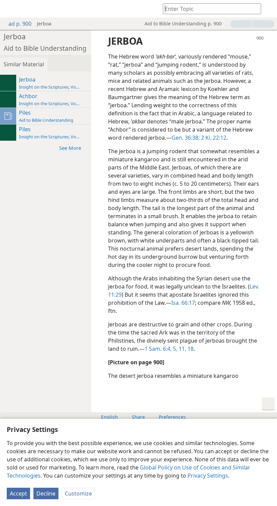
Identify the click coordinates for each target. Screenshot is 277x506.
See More (70, 147)
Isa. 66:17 (183, 302)
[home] (10, 8)
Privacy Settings (207, 475)
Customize (78, 493)
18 (190, 348)
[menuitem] (10, 8)
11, (181, 348)
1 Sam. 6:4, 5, (161, 348)
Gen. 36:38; (186, 137)
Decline (45, 493)
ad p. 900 (19, 23)
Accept (18, 493)
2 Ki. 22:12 (213, 137)
